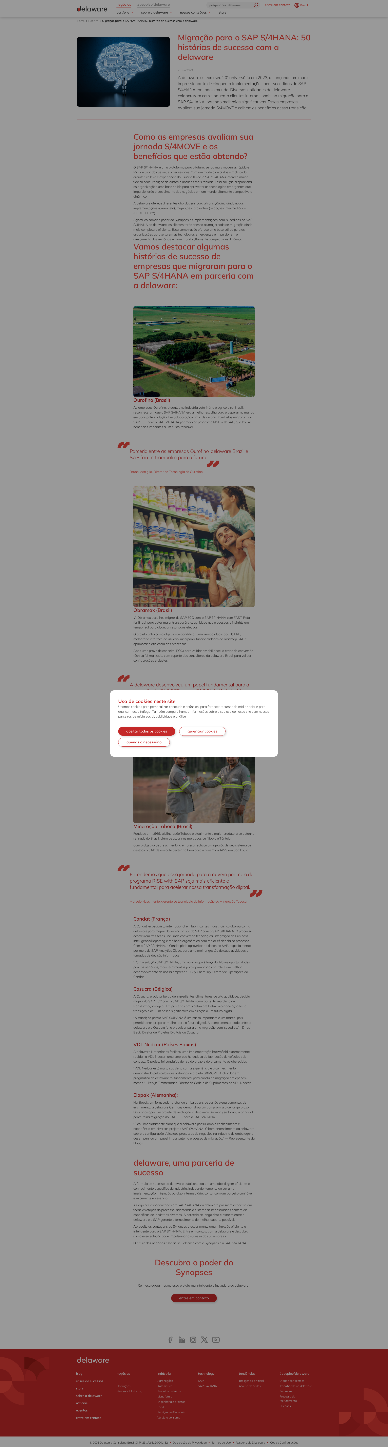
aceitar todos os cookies (146, 731)
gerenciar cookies (202, 731)
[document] (194, 723)
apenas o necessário (144, 742)
